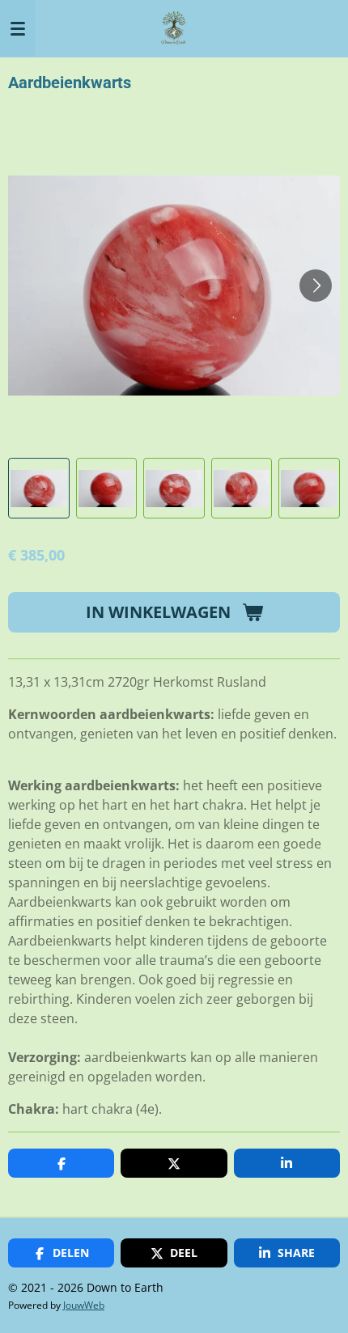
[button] (39, 488)
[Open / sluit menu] (18, 28)
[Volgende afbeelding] (315, 285)
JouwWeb (83, 1305)
